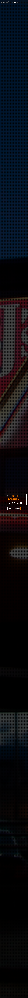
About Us (10, 508)
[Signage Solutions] (9, 2)
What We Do (17, 508)
